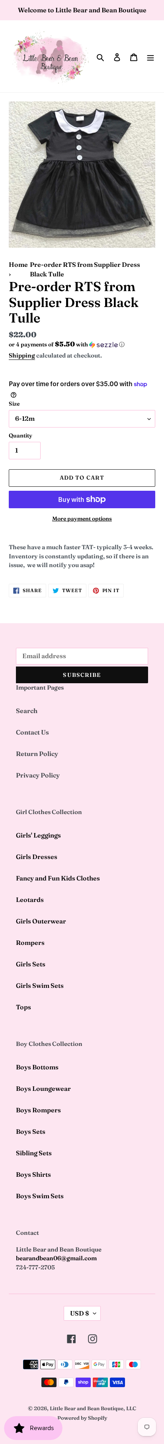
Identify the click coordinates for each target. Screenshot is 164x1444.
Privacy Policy (38, 775)
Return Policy (37, 754)
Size (14, 403)
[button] (67, 344)
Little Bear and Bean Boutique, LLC (93, 1408)
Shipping (22, 355)
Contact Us (32, 732)
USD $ (79, 1313)
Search (26, 711)
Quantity (20, 435)
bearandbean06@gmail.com (56, 1258)
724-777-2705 (35, 1267)
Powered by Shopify (82, 1418)
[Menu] (150, 56)
